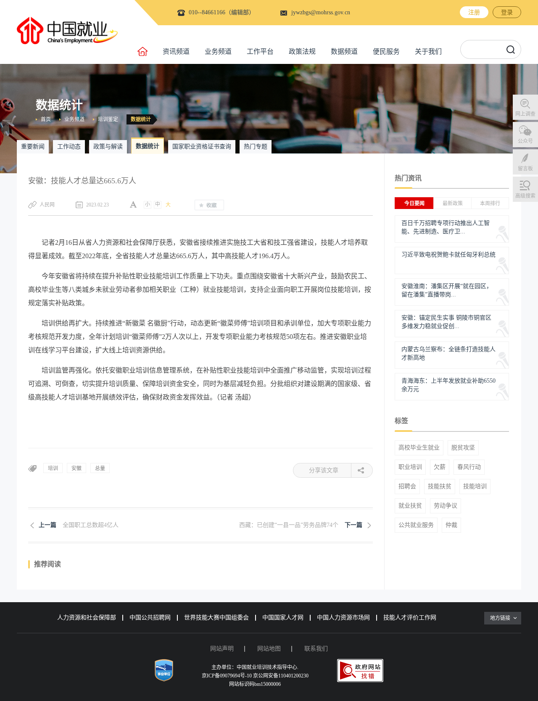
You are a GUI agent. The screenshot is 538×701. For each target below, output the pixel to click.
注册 (474, 12)
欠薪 (440, 467)
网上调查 (525, 114)
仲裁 (451, 525)
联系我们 (316, 648)
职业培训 (410, 467)
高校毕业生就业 (419, 448)
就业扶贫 (410, 506)
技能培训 (475, 486)
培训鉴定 (108, 119)
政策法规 (302, 51)
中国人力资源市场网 (343, 617)
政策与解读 (108, 146)
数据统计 (141, 119)
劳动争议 (445, 506)
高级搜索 (525, 196)
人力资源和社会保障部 (86, 617)
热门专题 (255, 146)
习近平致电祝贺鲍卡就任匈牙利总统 (448, 254)
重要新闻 (33, 146)
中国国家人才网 (282, 617)
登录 (507, 12)
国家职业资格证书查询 (201, 146)
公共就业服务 (416, 525)
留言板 (525, 169)
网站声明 (222, 648)
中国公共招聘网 (150, 617)
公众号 (525, 141)
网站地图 (269, 648)
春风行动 (469, 467)
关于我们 (428, 51)
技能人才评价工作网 (409, 617)
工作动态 (69, 146)
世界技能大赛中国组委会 (216, 617)
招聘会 (407, 486)
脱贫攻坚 (463, 448)
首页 (46, 119)
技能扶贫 (439, 486)
